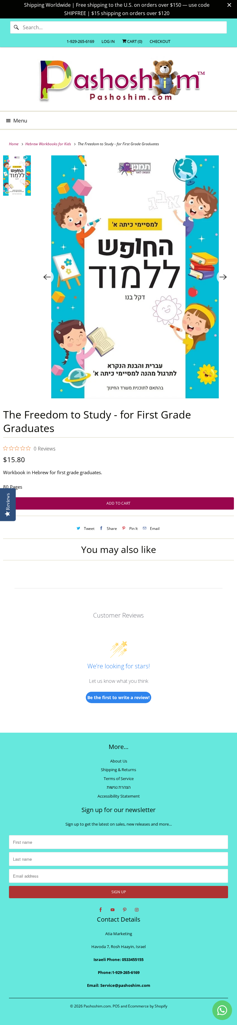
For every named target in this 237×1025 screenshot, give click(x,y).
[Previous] (47, 277)
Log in (108, 41)
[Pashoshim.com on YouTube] (113, 910)
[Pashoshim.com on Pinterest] (125, 910)
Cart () (134, 41)
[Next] (223, 277)
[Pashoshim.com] (118, 81)
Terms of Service (119, 778)
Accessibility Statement (119, 796)
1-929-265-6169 (80, 41)
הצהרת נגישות (119, 787)
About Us (118, 761)
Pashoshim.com (97, 1006)
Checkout (160, 41)
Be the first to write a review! (118, 697)
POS (116, 1006)
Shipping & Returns (118, 769)
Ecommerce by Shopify (147, 1006)
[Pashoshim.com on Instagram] (137, 910)
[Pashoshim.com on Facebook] (101, 910)
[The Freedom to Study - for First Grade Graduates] (135, 276)
